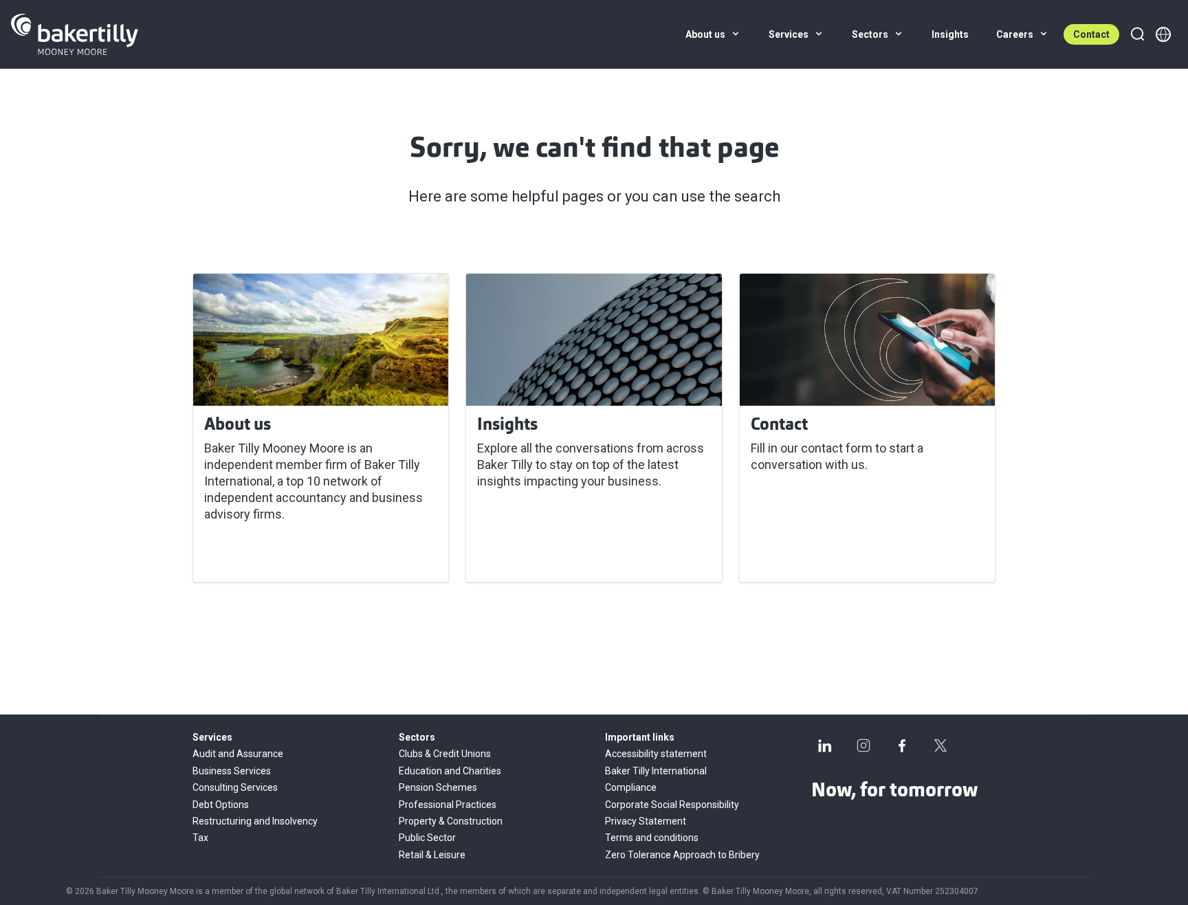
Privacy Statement (645, 821)
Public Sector (427, 837)
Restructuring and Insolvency (255, 821)
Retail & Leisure (432, 854)
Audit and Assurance (237, 753)
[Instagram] (863, 745)
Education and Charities (450, 770)
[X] (940, 745)
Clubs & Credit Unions (445, 753)
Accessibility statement (656, 753)
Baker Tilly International (656, 770)
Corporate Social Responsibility (672, 804)
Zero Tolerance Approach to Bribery (682, 854)
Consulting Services (235, 787)
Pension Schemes (438, 787)
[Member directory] (1163, 34)
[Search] (1137, 34)
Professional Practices (447, 804)
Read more (243, 554)
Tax (200, 837)
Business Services (231, 770)
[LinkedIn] (825, 745)
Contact (1091, 34)
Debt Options (220, 804)
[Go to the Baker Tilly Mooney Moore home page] (74, 34)
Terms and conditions (651, 837)
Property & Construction (451, 821)
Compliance (631, 787)
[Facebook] (902, 745)
